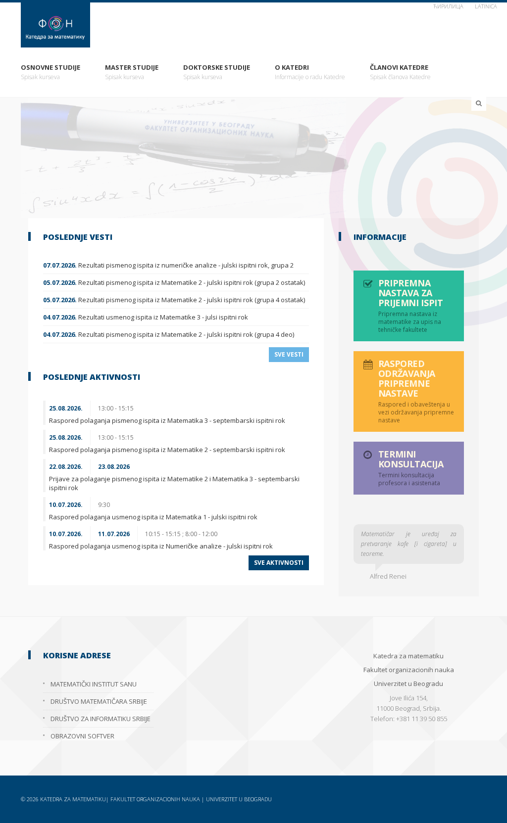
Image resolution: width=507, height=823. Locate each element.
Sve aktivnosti (279, 562)
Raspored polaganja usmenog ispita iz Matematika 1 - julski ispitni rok (153, 516)
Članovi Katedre (400, 72)
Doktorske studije (216, 72)
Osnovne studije (50, 72)
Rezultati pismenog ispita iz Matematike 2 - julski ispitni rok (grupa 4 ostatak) (174, 299)
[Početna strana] (253, 24)
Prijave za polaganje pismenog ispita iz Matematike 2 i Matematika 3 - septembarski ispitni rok (174, 483)
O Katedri (310, 72)
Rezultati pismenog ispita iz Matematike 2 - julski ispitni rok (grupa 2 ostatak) (174, 282)
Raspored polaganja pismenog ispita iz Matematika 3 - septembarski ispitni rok (167, 420)
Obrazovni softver (82, 736)
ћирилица (448, 6)
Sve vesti (289, 354)
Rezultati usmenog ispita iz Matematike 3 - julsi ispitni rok (145, 317)
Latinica (486, 6)
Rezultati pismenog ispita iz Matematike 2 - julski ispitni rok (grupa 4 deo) (168, 334)
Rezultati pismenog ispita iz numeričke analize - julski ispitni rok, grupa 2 (168, 265)
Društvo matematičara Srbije (99, 701)
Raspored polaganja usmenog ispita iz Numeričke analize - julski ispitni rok (161, 546)
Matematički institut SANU (94, 684)
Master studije (131, 72)
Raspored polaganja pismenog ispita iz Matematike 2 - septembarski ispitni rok (167, 449)
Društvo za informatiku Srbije (101, 718)
